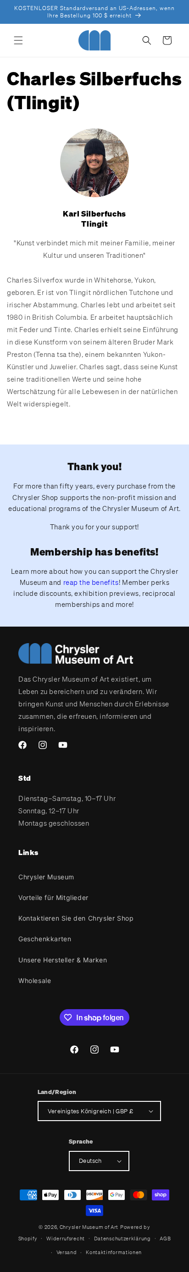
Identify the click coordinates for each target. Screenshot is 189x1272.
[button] (18, 40)
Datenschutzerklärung (122, 1238)
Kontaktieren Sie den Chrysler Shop (75, 918)
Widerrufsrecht (65, 1238)
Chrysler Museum (46, 877)
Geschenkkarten (44, 939)
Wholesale (34, 980)
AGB (165, 1238)
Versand (66, 1252)
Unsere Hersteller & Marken (62, 960)
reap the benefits (91, 582)
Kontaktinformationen (114, 1252)
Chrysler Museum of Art (89, 1227)
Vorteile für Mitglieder (53, 897)
